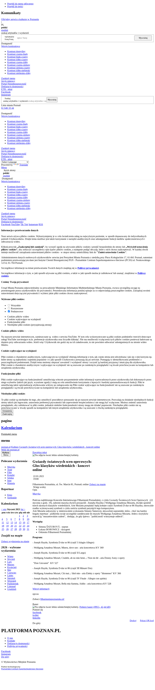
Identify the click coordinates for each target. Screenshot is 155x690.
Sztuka (10, 478)
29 (20, 529)
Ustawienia (7, 411)
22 (20, 526)
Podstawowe (17, 311)
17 (28, 522)
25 (3, 529)
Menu (4, 167)
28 (15, 529)
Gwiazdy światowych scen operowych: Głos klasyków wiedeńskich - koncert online (59, 447)
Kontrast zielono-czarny (18, 67)
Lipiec (10, 575)
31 (28, 529)
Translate (23, 164)
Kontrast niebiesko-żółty (19, 73)
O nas (10, 638)
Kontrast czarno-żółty (17, 62)
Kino (9, 495)
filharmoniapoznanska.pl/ (52, 599)
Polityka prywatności (17, 646)
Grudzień (11, 589)
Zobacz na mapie (97, 484)
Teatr (9, 469)
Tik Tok (24, 224)
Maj (9, 570)
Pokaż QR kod (147, 620)
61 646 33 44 (7, 108)
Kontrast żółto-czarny (17, 59)
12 (7, 522)
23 (24, 526)
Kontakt (11, 640)
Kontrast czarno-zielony (18, 65)
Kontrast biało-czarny (17, 57)
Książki (11, 475)
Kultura (14, 447)
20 (12, 526)
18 (3, 526)
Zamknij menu (8, 78)
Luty (9, 562)
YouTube (15, 224)
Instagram (6, 94)
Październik (12, 583)
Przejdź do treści (15, 6)
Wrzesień (11, 581)
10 (28, 519)
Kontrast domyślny (16, 51)
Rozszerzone (17, 308)
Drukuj (133, 620)
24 (28, 526)
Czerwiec (11, 572)
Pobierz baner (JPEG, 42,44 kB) (94, 607)
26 (7, 529)
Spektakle (12, 497)
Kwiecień (11, 567)
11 (3, 522)
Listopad (11, 586)
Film (9, 472)
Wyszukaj (143, 38)
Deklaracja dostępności (18, 643)
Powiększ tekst (40, 452)
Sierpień (11, 578)
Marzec (10, 564)
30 (24, 529)
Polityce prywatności (88, 268)
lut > (23, 509)
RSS (41, 224)
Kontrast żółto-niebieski (18, 70)
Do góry (37, 623)
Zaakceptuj (7, 414)
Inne (9, 480)
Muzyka (11, 467)
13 (12, 522)
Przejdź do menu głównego (20, 3)
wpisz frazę (11, 37)
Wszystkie (16, 305)
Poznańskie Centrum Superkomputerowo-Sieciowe (22, 669)
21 (15, 526)
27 (12, 529)
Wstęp (10, 556)
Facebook (6, 92)
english (4, 30)
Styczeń (11, 559)
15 (20, 522)
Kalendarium (11, 428)
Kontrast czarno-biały (17, 54)
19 (7, 526)
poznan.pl (6, 447)
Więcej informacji (41, 589)
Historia (11, 483)
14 (15, 522)
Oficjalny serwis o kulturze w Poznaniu (20, 19)
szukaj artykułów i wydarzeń (15, 101)
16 (24, 522)
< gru (3, 509)
